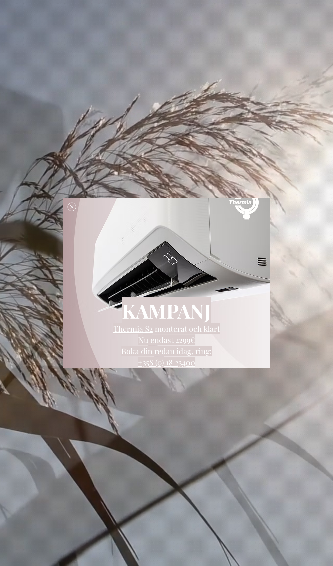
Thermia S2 (133, 328)
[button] (72, 207)
